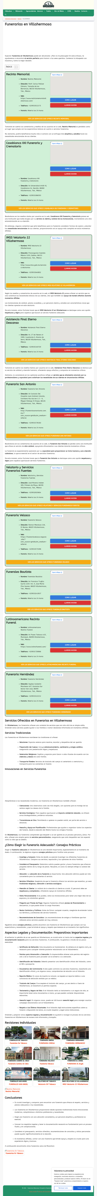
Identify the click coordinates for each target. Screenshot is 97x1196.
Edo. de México (59, 11)
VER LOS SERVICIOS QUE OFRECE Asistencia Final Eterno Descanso (48, 360)
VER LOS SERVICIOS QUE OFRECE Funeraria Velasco (48, 562)
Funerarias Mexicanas (10, 18)
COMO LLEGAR (70, 100)
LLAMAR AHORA (70, 105)
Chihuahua (8, 11)
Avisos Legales (33, 1191)
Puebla (48, 11)
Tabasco (20, 18)
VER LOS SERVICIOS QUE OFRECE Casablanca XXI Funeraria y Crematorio (48, 208)
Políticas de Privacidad (44, 1191)
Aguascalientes (31, 11)
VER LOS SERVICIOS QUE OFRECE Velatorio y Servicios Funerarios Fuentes (48, 505)
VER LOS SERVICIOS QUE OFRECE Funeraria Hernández (48, 712)
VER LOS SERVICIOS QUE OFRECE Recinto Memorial (48, 119)
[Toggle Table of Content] (15, 67)
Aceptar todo (82, 1188)
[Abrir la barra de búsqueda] (5, 14)
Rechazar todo (63, 1188)
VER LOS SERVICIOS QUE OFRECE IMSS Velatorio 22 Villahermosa (48, 285)
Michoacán (18, 11)
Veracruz (40, 11)
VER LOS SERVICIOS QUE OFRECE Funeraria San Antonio (48, 436)
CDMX (69, 11)
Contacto (84, 11)
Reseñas (77, 11)
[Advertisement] (48, 40)
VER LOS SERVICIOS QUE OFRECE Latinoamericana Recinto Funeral (48, 664)
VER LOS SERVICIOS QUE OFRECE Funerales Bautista (48, 609)
